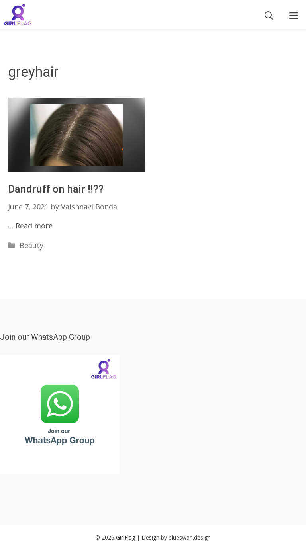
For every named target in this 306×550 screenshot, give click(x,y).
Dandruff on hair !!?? (56, 189)
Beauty (31, 245)
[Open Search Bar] (269, 15)
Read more (34, 225)
